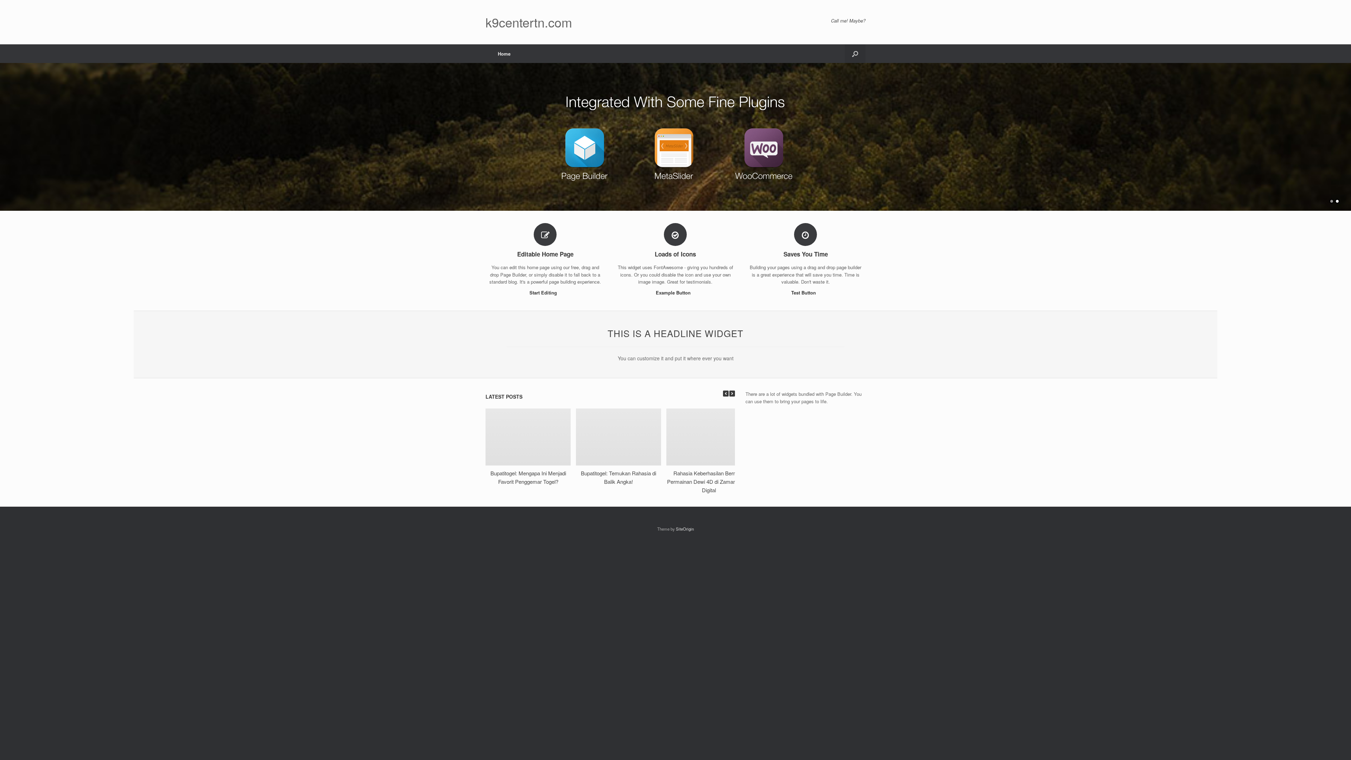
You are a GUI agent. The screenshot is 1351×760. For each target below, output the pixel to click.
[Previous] (726, 394)
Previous (5, 133)
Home (504, 53)
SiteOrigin (685, 529)
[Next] (732, 394)
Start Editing (543, 292)
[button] (855, 53)
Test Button (804, 292)
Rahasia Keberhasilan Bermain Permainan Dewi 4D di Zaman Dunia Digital (709, 481)
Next (1345, 133)
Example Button (674, 292)
